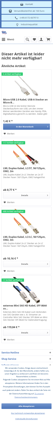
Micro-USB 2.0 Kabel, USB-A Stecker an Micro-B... (25, 101)
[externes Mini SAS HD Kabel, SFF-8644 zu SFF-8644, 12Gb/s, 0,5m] (26, 290)
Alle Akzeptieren (26, 406)
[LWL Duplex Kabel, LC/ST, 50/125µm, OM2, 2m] (26, 153)
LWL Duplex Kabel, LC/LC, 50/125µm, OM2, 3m (24, 238)
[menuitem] (8, 39)
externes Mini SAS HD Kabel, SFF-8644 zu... (25, 307)
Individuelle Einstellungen (26, 418)
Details (24, 195)
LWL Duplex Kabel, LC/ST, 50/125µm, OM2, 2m (24, 170)
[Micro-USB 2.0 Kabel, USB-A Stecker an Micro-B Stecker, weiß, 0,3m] (26, 84)
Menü (10, 39)
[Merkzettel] (34, 39)
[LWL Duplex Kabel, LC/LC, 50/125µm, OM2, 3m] (26, 221)
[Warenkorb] (48, 39)
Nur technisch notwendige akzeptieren (28, 413)
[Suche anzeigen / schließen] (27, 39)
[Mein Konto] (41, 39)
